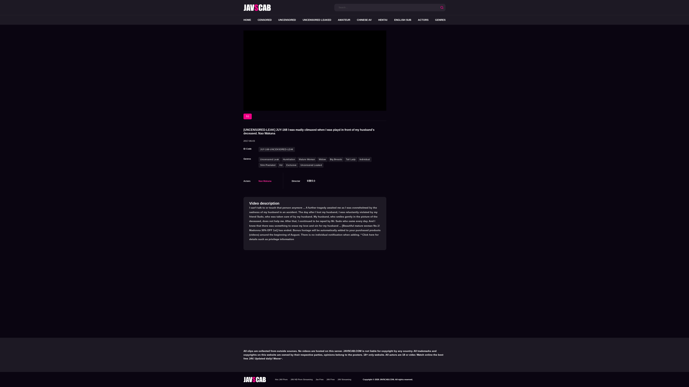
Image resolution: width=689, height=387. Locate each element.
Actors (423, 19)
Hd (280, 165)
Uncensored (287, 19)
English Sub (402, 19)
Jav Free (320, 379)
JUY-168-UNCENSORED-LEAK (276, 149)
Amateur (344, 19)
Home (247, 19)
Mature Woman (307, 159)
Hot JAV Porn (281, 379)
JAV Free (330, 379)
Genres (440, 19)
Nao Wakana (265, 181)
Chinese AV (364, 19)
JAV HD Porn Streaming (301, 379)
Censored (265, 19)
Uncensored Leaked (317, 19)
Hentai (382, 19)
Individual (365, 159)
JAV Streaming (344, 379)
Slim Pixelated (267, 165)
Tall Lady (351, 159)
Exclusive (291, 165)
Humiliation (289, 159)
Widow (322, 159)
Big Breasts (336, 159)
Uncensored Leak (269, 159)
